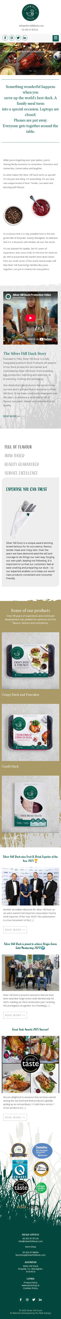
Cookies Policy (30, 1288)
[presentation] (6, 61)
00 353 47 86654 (30, 1252)
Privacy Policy (30, 1282)
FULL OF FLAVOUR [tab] (18, 447)
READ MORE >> (11, 416)
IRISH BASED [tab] (15, 456)
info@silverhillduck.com (31, 25)
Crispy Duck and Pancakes (20, 694)
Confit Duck (10, 766)
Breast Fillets (11, 838)
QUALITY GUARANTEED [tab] (22, 464)
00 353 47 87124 (30, 29)
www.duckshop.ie (30, 1285)
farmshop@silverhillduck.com (30, 1255)
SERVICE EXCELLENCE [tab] (21, 473)
